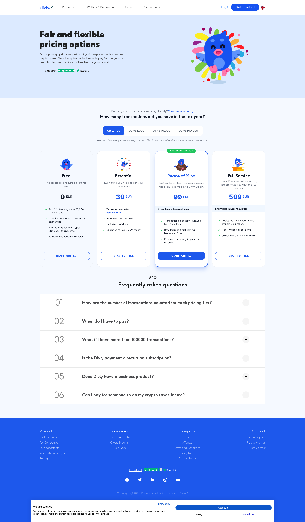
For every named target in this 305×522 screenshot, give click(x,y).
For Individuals (48, 437)
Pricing (129, 7)
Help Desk (119, 448)
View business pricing (181, 111)
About (187, 437)
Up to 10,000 (161, 130)
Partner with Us (256, 442)
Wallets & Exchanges (100, 7)
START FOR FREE (66, 255)
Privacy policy (163, 503)
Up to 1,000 (136, 130)
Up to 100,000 (188, 130)
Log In (225, 7)
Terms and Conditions (187, 448)
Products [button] (68, 7)
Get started (245, 7)
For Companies (49, 442)
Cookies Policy (187, 458)
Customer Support (254, 437)
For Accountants (49, 448)
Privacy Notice (187, 453)
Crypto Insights (119, 442)
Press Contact (257, 448)
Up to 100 (113, 130)
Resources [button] (151, 7)
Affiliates (187, 442)
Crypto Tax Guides (119, 437)
